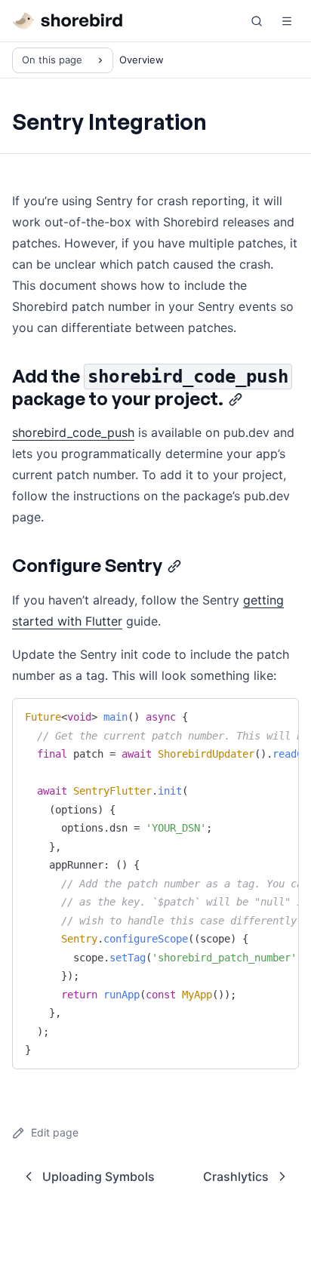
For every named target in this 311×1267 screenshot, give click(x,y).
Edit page (55, 1132)
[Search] (257, 21)
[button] (287, 21)
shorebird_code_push (73, 432)
